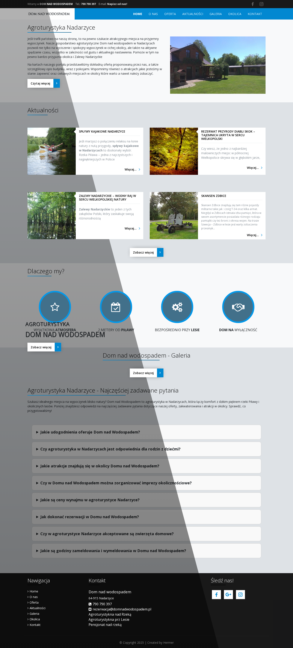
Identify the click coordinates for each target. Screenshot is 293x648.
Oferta (34, 602)
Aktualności (37, 608)
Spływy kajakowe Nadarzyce (102, 131)
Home (34, 591)
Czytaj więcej (40, 83)
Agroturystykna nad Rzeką (110, 614)
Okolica (35, 619)
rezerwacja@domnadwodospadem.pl (122, 609)
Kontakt (35, 625)
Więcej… (131, 169)
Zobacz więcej (41, 347)
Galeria (34, 614)
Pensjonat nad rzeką (105, 624)
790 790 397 (102, 604)
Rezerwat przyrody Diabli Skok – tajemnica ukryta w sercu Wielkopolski (228, 135)
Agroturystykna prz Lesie (109, 619)
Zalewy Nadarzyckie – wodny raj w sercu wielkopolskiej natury (107, 197)
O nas (34, 597)
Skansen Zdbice (213, 196)
